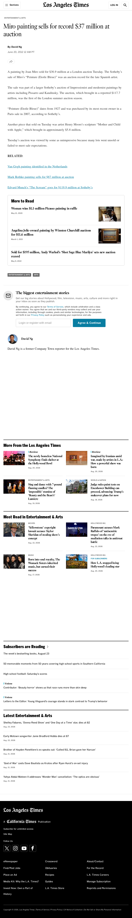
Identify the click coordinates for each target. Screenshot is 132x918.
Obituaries (51, 868)
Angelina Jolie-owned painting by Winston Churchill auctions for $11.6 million (51, 232)
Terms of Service (55, 307)
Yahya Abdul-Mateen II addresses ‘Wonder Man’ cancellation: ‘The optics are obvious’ (51, 777)
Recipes (49, 875)
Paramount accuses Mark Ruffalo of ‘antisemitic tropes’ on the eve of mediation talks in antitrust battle (107, 535)
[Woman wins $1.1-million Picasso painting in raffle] (109, 214)
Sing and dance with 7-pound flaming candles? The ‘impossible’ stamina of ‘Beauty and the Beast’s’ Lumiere (45, 492)
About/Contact (95, 861)
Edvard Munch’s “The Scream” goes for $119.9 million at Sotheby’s (50, 187)
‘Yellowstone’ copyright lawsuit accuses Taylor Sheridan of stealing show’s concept (44, 533)
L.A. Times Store (54, 888)
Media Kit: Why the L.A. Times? (21, 881)
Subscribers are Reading (24, 646)
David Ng (27, 339)
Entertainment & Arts (15, 18)
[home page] (66, 4)
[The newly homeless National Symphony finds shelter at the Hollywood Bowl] (14, 458)
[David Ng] (13, 339)
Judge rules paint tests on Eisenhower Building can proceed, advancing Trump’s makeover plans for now (107, 490)
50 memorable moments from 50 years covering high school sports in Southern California (54, 664)
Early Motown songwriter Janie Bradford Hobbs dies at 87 (36, 736)
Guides (49, 881)
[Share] (11, 61)
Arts (36, 275)
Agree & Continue (89, 323)
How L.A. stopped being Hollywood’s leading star (105, 565)
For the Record (95, 868)
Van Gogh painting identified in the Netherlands (37, 166)
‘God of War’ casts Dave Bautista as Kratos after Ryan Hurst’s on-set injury (45, 763)
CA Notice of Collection (73, 910)
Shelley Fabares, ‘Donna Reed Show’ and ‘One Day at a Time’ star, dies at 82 (46, 723)
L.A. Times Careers (98, 875)
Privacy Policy (37, 315)
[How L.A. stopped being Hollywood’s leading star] (76, 561)
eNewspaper (10, 861)
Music (31, 555)
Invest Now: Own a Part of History (18, 891)
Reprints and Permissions (101, 888)
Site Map (7, 834)
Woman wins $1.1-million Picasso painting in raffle (44, 208)
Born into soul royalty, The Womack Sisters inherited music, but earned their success (44, 565)
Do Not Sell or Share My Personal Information (102, 910)
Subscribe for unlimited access (18, 829)
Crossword (51, 861)
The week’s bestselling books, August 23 (26, 654)
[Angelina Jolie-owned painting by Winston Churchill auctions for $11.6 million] (109, 236)
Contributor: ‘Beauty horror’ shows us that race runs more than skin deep (44, 688)
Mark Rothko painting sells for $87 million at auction (41, 177)
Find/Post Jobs (11, 868)
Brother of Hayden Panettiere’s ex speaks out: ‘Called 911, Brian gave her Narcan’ (49, 750)
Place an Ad (10, 875)
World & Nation (98, 480)
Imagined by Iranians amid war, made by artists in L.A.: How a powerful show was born (107, 461)
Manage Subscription (99, 881)
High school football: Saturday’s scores (25, 674)
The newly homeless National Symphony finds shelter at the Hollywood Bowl (45, 460)
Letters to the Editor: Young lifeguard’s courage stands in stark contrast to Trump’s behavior (55, 701)
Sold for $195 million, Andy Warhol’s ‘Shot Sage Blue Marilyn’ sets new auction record (63, 254)
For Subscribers (99, 559)
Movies (31, 523)
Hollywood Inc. (98, 523)
